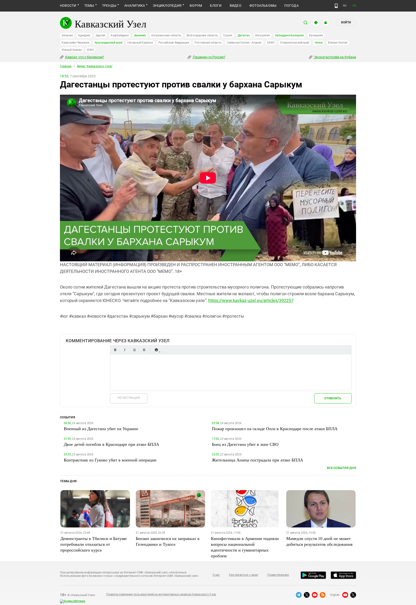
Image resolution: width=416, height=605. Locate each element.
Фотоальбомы (263, 5)
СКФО (271, 42)
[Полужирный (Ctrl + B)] (115, 350)
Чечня (318, 42)
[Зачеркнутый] (144, 350)
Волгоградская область (202, 35)
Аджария (84, 35)
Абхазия (67, 35)
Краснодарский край (108, 42)
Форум (195, 5)
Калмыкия (316, 35)
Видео (235, 5)
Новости (68, 5)
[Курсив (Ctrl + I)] (125, 350)
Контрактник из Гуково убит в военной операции (110, 460)
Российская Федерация (173, 42)
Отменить (332, 398)
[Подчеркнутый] (134, 350)
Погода (291, 5)
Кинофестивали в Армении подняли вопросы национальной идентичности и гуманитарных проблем (245, 547)
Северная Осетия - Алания (244, 42)
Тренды (109, 5)
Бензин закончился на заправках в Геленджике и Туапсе (168, 541)
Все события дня (341, 468)
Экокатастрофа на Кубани (334, 57)
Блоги (215, 5)
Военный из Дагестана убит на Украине (101, 428)
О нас (216, 575)
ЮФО (90, 50)
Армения (140, 35)
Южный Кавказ (72, 50)
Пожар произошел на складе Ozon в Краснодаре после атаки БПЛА (275, 428)
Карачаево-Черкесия (75, 42)
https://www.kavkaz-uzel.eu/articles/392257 (250, 300)
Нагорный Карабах (140, 42)
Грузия (227, 35)
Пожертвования (278, 575)
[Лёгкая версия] (336, 6)
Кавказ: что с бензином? (84, 57)
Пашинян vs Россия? (208, 57)
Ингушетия (262, 35)
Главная (66, 66)
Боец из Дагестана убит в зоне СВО (245, 444)
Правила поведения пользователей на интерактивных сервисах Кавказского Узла (161, 594)
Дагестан (244, 35)
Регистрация (128, 398)
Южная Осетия (337, 42)
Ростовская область (208, 42)
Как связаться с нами (243, 575)
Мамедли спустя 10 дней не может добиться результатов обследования (319, 541)
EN (354, 5)
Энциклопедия (167, 5)
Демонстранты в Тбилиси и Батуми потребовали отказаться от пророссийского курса (93, 544)
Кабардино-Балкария (289, 35)
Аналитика (134, 5)
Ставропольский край (294, 42)
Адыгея (100, 35)
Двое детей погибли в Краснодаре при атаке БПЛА (111, 444)
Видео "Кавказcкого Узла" (95, 66)
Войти (346, 22)
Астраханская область (166, 35)
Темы (89, 5)
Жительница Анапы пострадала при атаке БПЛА (257, 460)
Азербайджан (119, 35)
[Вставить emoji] (156, 350)
